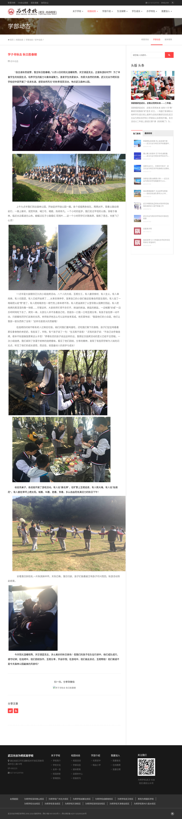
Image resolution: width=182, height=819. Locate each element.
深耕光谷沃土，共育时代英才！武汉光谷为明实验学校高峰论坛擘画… (156, 167)
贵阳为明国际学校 (146, 799)
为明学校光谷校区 (32, 803)
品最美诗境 (147, 228)
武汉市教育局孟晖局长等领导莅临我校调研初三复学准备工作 (156, 204)
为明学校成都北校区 (82, 799)
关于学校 (77, 11)
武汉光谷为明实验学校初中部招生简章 (156, 217)
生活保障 (121, 11)
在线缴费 (116, 765)
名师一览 (56, 769)
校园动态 (92, 11)
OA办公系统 (23, 2)
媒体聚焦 (168, 39)
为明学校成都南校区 (104, 799)
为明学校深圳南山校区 (34, 799)
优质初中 (96, 760)
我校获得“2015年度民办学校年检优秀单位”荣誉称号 (156, 241)
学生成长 (136, 11)
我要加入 (165, 11)
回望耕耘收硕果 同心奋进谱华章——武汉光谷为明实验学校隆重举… (156, 142)
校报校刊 (76, 778)
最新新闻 (148, 133)
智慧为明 (11, 2)
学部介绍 (106, 11)
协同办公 (44, 2)
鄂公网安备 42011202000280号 (74, 813)
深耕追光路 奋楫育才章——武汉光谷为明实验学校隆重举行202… (156, 179)
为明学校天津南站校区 (119, 803)
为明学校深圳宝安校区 (95, 803)
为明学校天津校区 (73, 803)
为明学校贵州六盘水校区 (145, 803)
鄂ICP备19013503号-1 (51, 813)
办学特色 (151, 11)
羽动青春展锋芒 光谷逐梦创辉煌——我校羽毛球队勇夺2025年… (155, 192)
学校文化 (56, 765)
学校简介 (56, 760)
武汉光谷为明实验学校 (16, 813)
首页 (12, 39)
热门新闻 (136, 133)
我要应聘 (116, 769)
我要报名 (116, 760)
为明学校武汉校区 (125, 799)
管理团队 (56, 778)
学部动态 (29, 39)
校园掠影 (56, 773)
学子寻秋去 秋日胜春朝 (22, 54)
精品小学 (96, 765)
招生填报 (34, 2)
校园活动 (145, 39)
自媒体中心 (77, 773)
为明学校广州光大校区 (58, 799)
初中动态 (38, 39)
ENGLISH (165, 2)
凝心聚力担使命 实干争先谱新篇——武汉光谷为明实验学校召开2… (156, 154)
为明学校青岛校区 (52, 803)
